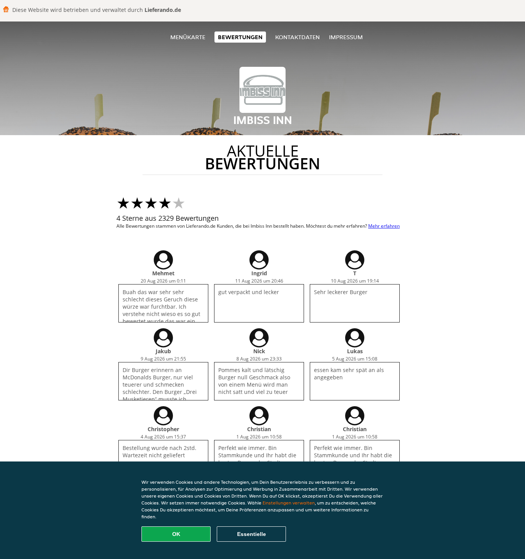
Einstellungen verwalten (288, 503)
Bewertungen (240, 37)
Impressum (346, 37)
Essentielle (251, 534)
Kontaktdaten (297, 37)
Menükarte (187, 37)
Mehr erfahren (384, 226)
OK (176, 534)
